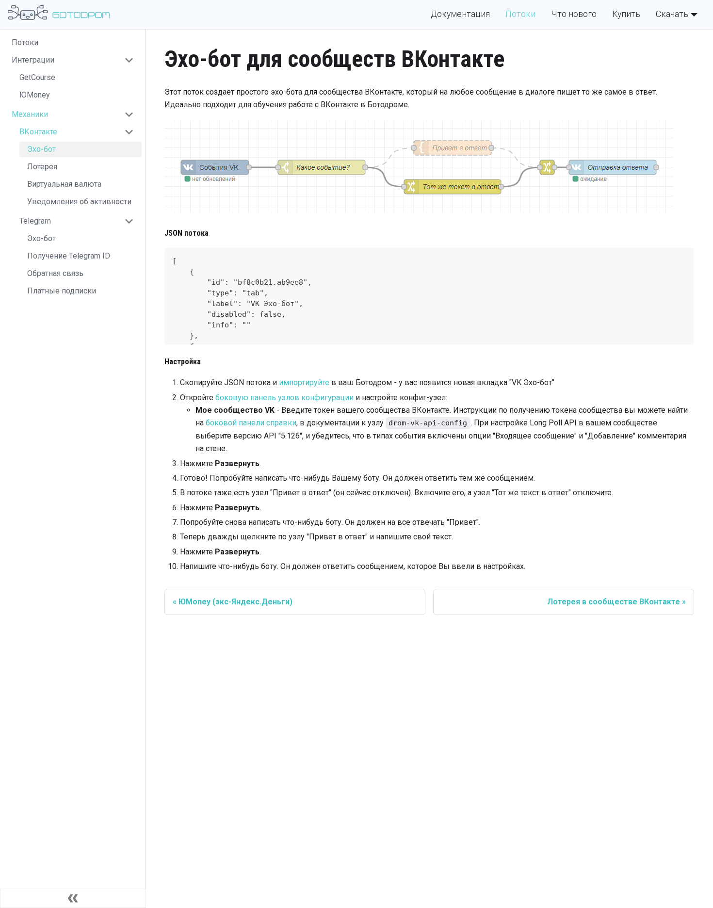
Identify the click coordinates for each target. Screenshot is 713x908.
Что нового (574, 14)
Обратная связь (55, 273)
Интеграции (33, 60)
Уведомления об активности (79, 201)
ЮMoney (34, 94)
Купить (626, 14)
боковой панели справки (251, 422)
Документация (460, 14)
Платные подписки (61, 290)
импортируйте (304, 382)
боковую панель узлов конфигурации (284, 397)
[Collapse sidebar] (73, 898)
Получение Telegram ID (68, 255)
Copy (679, 258)
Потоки (520, 14)
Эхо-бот (41, 149)
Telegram (35, 221)
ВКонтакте (38, 131)
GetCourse (37, 77)
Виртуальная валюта (64, 184)
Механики (30, 114)
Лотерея (42, 166)
